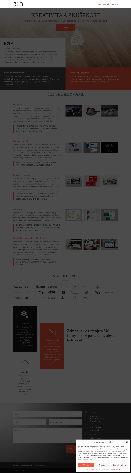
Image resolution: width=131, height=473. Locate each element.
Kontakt (118, 469)
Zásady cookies (100, 450)
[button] (127, 442)
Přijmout (86, 465)
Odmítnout (103, 465)
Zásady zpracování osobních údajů (105, 469)
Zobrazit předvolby (120, 465)
